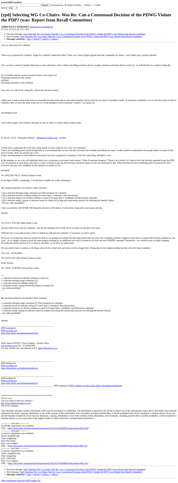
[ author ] (54, 39)
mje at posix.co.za (9, 345)
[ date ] (29, 39)
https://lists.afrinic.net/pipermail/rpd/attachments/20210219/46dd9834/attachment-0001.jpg (47, 446)
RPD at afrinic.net (9, 330)
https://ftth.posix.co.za (47, 348)
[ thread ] (37, 39)
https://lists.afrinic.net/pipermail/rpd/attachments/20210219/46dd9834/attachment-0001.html (48, 428)
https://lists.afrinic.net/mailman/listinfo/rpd (19, 333)
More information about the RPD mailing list (20, 480)
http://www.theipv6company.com (15, 403)
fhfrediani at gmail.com (47, 138)
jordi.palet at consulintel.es (41, 27)
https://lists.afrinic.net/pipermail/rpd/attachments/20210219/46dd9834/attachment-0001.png (48, 463)
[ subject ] (45, 39)
